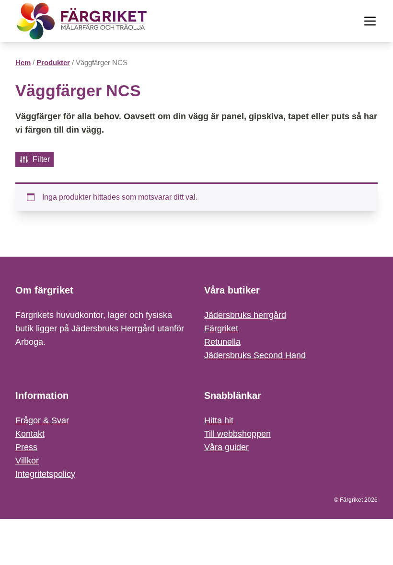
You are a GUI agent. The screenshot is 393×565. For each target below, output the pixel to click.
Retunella (222, 342)
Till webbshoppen (237, 434)
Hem (23, 63)
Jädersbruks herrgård (245, 315)
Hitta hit (218, 420)
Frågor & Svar (42, 420)
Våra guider (226, 447)
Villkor (27, 460)
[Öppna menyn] (370, 21)
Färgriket (221, 328)
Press (26, 447)
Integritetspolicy (45, 474)
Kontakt (30, 434)
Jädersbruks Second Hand (255, 355)
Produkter (53, 63)
